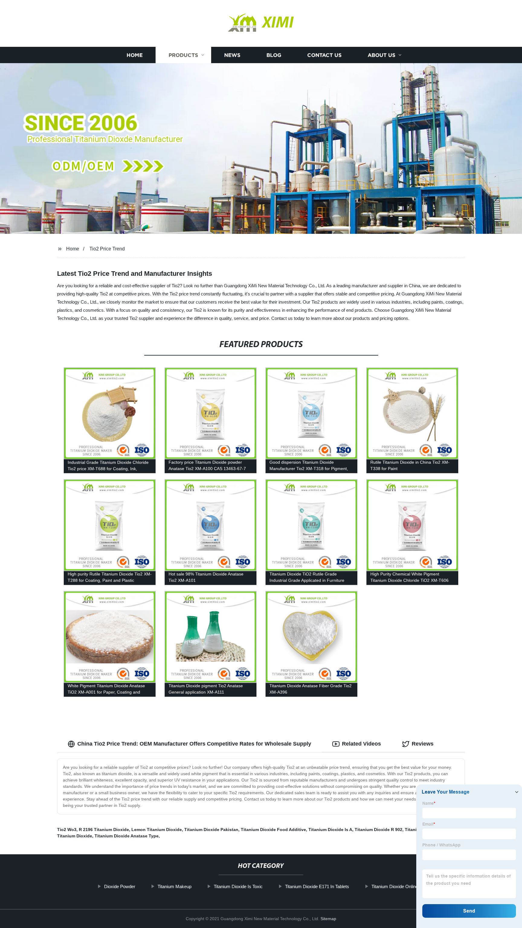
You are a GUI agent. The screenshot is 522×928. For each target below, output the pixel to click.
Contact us (324, 55)
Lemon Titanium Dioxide (156, 829)
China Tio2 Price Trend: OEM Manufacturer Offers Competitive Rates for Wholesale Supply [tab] (194, 744)
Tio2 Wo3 (66, 829)
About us (381, 55)
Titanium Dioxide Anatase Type (127, 835)
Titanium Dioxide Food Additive (273, 829)
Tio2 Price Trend (107, 248)
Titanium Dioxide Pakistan (211, 829)
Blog (273, 55)
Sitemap (328, 918)
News (232, 55)
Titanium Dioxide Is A (330, 829)
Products (183, 55)
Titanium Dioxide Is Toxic (238, 886)
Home (135, 55)
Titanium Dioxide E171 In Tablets (317, 886)
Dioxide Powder (119, 886)
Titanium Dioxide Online (394, 886)
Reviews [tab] (422, 744)
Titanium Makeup (174, 886)
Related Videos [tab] (361, 744)
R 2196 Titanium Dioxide (104, 829)
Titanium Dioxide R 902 (378, 829)
